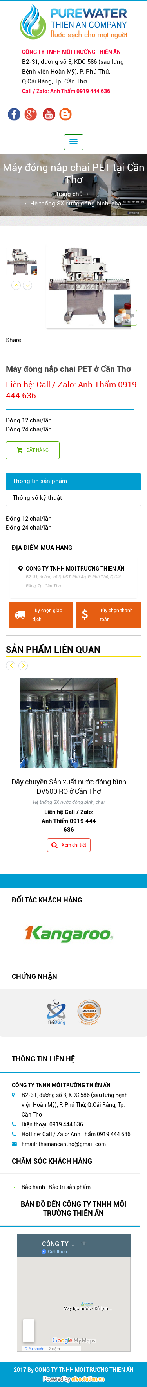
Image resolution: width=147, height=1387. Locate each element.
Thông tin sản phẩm (40, 481)
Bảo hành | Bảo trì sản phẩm (56, 1187)
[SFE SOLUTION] (73, 1379)
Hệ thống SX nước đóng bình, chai (76, 203)
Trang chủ (69, 194)
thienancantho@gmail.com (72, 1144)
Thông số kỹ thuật (37, 497)
